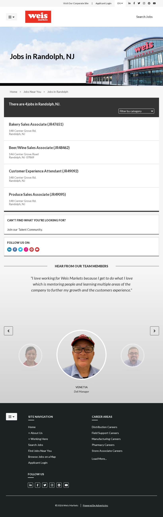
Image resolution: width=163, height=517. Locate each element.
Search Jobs (144, 16)
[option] (81, 284)
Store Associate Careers (107, 450)
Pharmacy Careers (103, 444)
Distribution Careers (104, 427)
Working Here (38, 439)
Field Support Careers (105, 433)
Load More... (99, 458)
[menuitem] (144, 16)
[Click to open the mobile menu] (11, 16)
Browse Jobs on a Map (42, 456)
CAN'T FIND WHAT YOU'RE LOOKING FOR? (36, 220)
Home (13, 91)
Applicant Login (104, 3)
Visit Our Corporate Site (75, 3)
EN (119, 3)
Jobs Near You (32, 91)
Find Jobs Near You (40, 450)
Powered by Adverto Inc (95, 505)
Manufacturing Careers (106, 439)
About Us (35, 433)
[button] (136, 111)
